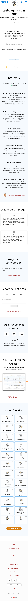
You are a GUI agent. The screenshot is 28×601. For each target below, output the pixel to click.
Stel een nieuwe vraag (14, 275)
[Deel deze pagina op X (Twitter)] (14, 334)
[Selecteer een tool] (26, 2)
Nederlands (14, 585)
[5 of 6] (17, 393)
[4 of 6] (15, 393)
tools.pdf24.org (14, 589)
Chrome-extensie (14, 560)
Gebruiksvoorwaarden (14, 568)
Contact (14, 555)
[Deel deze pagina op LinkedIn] (21, 334)
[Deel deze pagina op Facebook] (6, 334)
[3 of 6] (13, 393)
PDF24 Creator (13, 397)
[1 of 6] (9, 393)
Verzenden (14, 306)
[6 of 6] (18, 393)
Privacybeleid (13, 572)
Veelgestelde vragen (14, 548)
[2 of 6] (11, 393)
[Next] (27, 381)
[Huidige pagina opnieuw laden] (14, 4)
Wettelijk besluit (14, 564)
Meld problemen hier (13, 311)
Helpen (14, 551)
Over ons (14, 544)
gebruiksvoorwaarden (14, 50)
